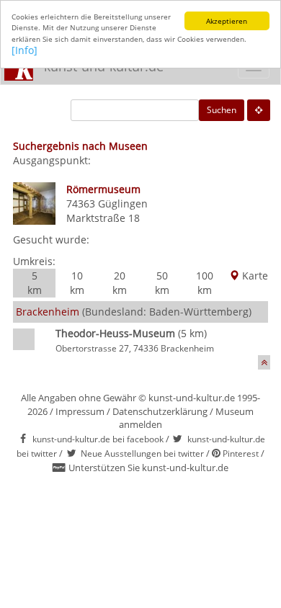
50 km (162, 283)
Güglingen (123, 203)
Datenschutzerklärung (160, 411)
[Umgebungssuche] (258, 110)
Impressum (79, 411)
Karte (253, 275)
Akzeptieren (226, 21)
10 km (77, 283)
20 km (119, 283)
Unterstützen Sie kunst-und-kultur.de (148, 467)
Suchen (221, 110)
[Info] (24, 50)
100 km (204, 283)
